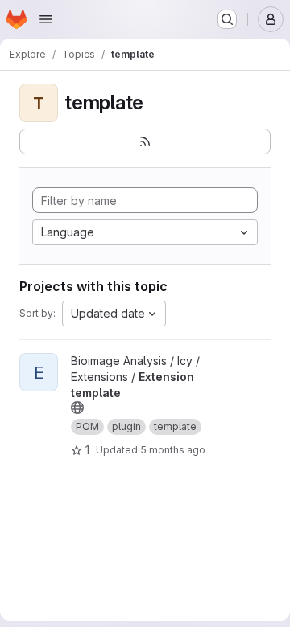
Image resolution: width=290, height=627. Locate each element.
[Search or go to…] (227, 19)
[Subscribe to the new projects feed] (145, 141)
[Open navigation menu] (46, 19)
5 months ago (172, 450)
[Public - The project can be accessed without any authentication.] (77, 407)
